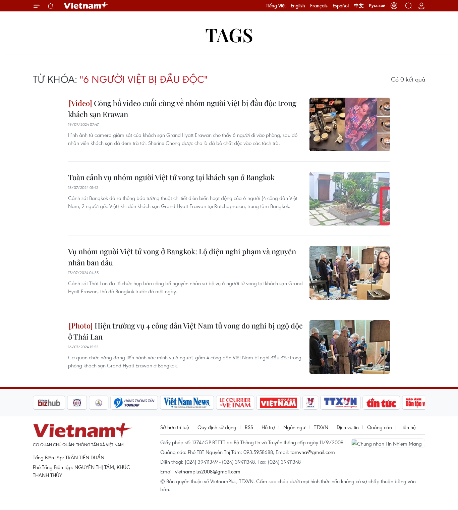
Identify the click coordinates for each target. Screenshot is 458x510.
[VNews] (311, 403)
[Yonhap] (134, 403)
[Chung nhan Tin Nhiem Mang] (388, 443)
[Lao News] (77, 403)
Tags (229, 34)
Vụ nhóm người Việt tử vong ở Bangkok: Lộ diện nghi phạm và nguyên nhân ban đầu (182, 256)
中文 (359, 6)
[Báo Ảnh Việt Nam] (278, 403)
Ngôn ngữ (294, 427)
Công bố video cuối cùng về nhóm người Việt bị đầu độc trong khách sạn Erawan (182, 108)
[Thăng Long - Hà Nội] (394, 5)
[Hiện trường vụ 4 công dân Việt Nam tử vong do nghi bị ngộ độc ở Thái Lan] (349, 347)
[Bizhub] (49, 403)
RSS (249, 427)
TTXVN (321, 427)
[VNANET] (341, 403)
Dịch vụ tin (348, 427)
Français (319, 6)
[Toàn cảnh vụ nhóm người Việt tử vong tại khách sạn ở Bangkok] (349, 198)
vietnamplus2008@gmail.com (207, 471)
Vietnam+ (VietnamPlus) (86, 6)
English (298, 6)
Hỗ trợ (268, 427)
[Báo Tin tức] (381, 403)
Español (341, 6)
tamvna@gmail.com (312, 452)
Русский (377, 5)
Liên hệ (408, 427)
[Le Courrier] (235, 403)
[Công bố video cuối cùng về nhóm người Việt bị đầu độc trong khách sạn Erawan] (349, 124)
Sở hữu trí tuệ (174, 427)
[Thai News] (99, 403)
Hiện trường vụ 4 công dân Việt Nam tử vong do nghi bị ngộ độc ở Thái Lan (185, 331)
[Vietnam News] (187, 403)
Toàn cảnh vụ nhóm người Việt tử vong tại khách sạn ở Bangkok (171, 177)
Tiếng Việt (276, 6)
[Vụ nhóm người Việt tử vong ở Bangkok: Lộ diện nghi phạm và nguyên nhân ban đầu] (349, 273)
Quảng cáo (379, 427)
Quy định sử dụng (216, 427)
